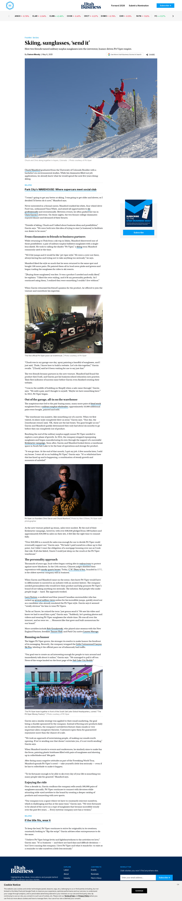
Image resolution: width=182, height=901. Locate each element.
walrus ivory (85, 563)
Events (93, 870)
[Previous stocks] (9, 16)
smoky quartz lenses (50, 569)
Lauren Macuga (90, 631)
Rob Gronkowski (54, 628)
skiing (79, 246)
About (66, 874)
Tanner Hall (56, 631)
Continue (139, 890)
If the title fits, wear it (38, 820)
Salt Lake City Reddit (82, 660)
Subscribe (164, 5)
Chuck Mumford (32, 170)
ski (89, 209)
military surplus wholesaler (55, 406)
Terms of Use (70, 896)
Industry (67, 878)
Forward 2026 (118, 5)
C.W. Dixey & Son (76, 569)
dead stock (96, 403)
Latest (66, 870)
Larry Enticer (31, 597)
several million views (45, 600)
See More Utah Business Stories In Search (126, 54)
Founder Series (32, 38)
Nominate (95, 874)
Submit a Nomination (139, 5)
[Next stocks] (173, 16)
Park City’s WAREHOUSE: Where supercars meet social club (60, 189)
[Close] (178, 885)
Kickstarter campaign (35, 443)
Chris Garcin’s (31, 214)
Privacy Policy (83, 896)
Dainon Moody (33, 54)
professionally (31, 211)
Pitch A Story (96, 878)
